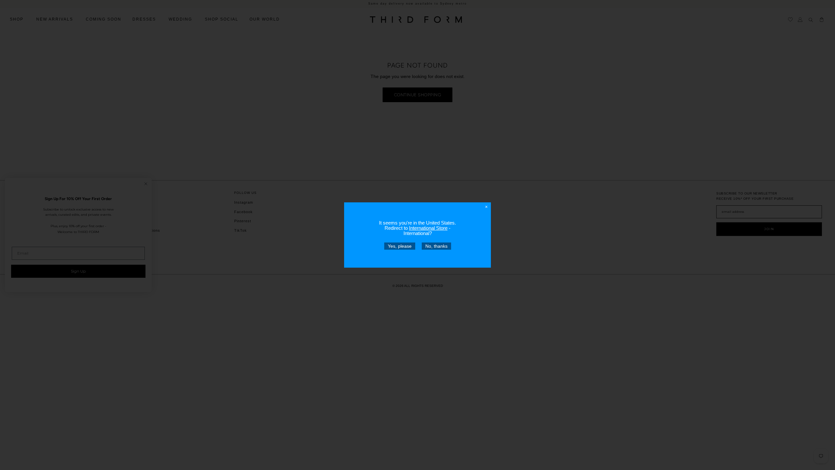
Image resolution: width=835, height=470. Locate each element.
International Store (428, 228)
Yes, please (400, 246)
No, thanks (436, 246)
